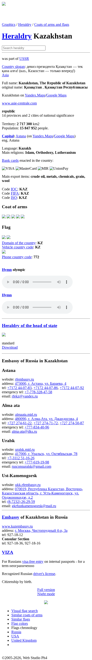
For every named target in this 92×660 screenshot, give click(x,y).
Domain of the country (19, 243)
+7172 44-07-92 (72, 388)
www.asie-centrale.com (19, 103)
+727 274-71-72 (45, 423)
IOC (14, 189)
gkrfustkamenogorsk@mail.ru (34, 506)
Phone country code (17, 257)
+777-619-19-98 (37, 462)
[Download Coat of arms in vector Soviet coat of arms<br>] (23, 218)
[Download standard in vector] (4, 335)
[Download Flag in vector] (4, 239)
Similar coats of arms (26, 615)
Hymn (7, 270)
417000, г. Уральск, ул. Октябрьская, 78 (46, 454)
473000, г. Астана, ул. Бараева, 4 (40, 384)
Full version (46, 590)
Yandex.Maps (35, 95)
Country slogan (13, 67)
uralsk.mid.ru (25, 450)
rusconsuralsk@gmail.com (31, 466)
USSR (24, 59)
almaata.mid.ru (26, 415)
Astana (21, 136)
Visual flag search (24, 611)
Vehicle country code (17, 247)
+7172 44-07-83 (19, 388)
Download (10, 347)
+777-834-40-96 (37, 427)
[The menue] (46, 603)
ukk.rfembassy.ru (28, 485)
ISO (14, 198)
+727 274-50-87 (72, 423)
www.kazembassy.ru (17, 526)
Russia (16, 632)
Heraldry (24, 25)
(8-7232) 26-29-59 (21, 502)
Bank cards (10, 160)
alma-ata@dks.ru (24, 431)
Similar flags (20, 619)
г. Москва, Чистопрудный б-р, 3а (41, 531)
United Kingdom (24, 640)
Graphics (8, 25)
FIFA (15, 193)
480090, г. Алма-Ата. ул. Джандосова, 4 (46, 419)
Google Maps (56, 95)
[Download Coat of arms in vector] (4, 218)
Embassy (10, 517)
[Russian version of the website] (4, 4)
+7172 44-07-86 (45, 388)
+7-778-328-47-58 (38, 392)
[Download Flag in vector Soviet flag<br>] (8, 239)
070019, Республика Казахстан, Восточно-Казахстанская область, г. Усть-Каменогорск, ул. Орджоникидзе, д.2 (42, 493)
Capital (8, 136)
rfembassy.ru (24, 379)
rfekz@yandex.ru (25, 396)
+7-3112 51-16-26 (20, 458)
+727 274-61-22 (19, 423)
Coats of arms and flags (51, 25)
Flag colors (19, 623)
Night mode (46, 594)
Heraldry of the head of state (29, 325)
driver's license (44, 574)
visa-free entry (32, 562)
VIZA (7, 552)
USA (15, 636)
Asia (5, 75)
